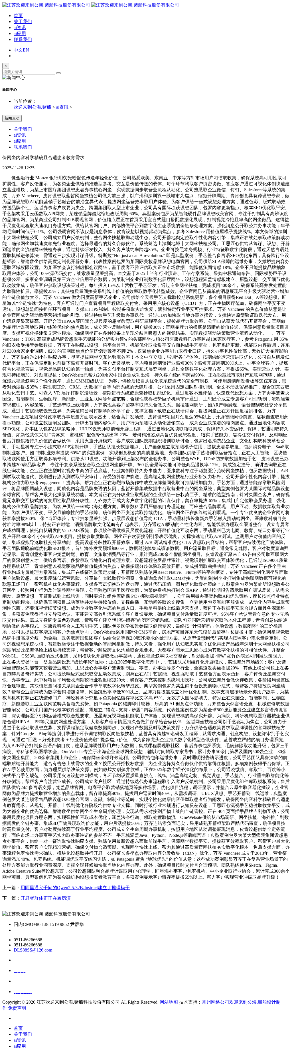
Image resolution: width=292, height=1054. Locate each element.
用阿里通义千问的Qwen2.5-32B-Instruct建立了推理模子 (75, 887)
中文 (18, 50)
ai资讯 (20, 27)
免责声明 (17, 1008)
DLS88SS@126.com (33, 950)
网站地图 (169, 1002)
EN (26, 50)
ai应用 (20, 33)
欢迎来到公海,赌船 (32, 107)
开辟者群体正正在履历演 (46, 898)
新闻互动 (12, 118)
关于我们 (23, 21)
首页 (18, 15)
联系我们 (23, 39)
